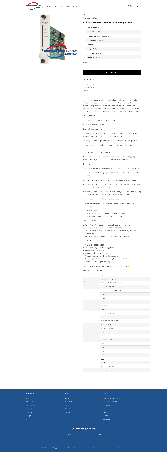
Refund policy (77, 448)
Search (67, 398)
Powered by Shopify (67, 448)
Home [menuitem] (49, 6)
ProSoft (105, 416)
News (66, 405)
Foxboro (105, 412)
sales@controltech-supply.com (103, 248)
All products (69, 402)
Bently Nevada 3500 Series (111, 402)
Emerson (29, 409)
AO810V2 (103, 355)
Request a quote (112, 73)
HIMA (27, 423)
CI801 (102, 359)
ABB (27, 398)
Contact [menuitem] (68, 6)
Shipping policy (108, 448)
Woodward (106, 419)
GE (27, 419)
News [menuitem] (62, 6)
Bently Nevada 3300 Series (111, 398)
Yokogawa (29, 416)
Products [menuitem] (55, 6)
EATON (105, 409)
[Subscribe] (100, 434)
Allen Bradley (30, 402)
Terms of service (97, 448)
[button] (138, 6)
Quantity (85, 62)
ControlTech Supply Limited (54, 448)
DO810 (103, 362)
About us (67, 409)
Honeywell (29, 412)
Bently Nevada (31, 405)
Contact (67, 412)
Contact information (119, 448)
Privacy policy (87, 448)
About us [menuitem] (75, 6)
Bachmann (106, 405)
